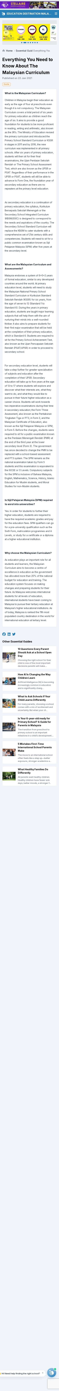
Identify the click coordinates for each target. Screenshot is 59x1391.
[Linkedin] (9, 634)
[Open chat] (51, 1372)
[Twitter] (14, 634)
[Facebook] (4, 634)
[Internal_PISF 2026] (29, 32)
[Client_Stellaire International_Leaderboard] (29, 5)
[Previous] (6, 32)
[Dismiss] (42, 1372)
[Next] (53, 32)
